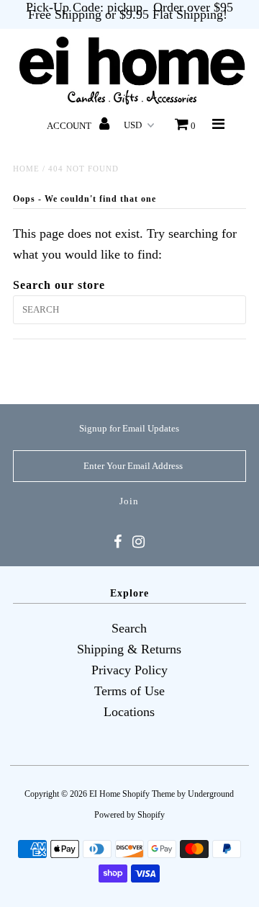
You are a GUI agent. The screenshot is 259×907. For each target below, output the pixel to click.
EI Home (104, 794)
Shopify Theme (148, 794)
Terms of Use (129, 691)
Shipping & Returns (129, 649)
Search (129, 628)
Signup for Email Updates (129, 428)
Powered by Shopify (129, 815)
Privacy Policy (129, 670)
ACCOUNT (70, 125)
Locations (129, 712)
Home (26, 168)
